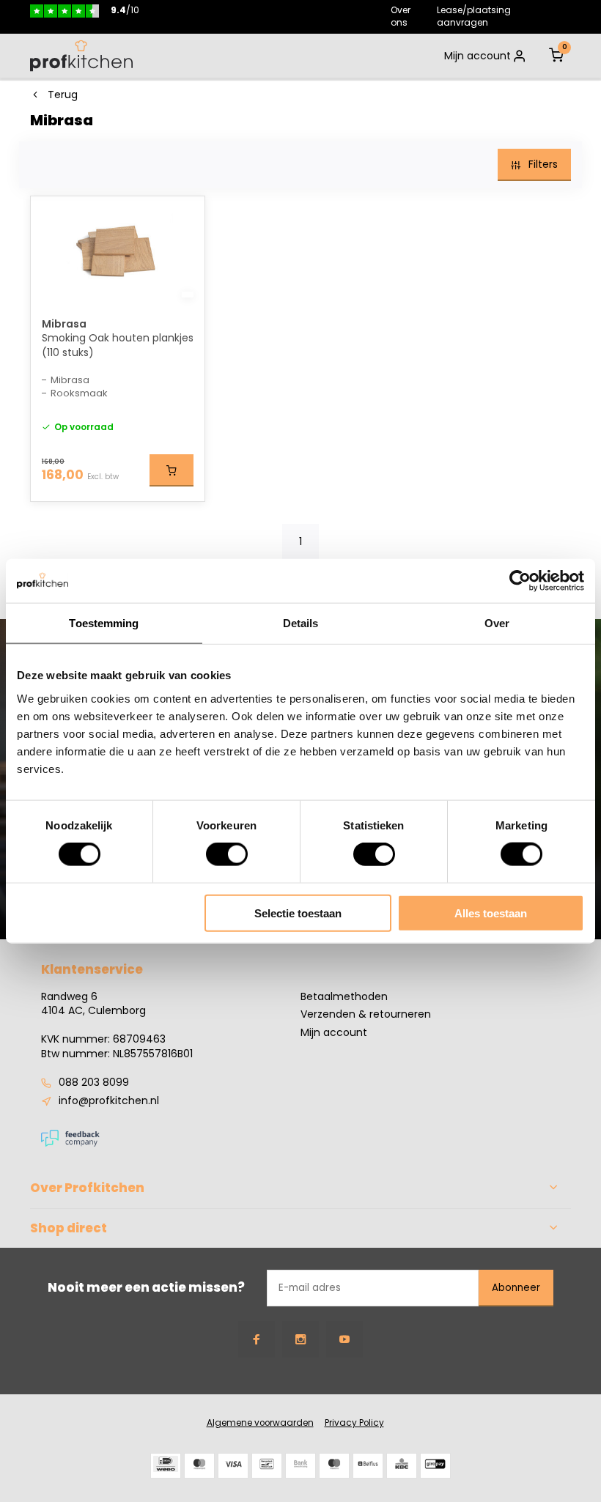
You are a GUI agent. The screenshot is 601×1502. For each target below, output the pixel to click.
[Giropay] (435, 1466)
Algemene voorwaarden (260, 1423)
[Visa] (233, 1466)
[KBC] (401, 1466)
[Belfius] (368, 1466)
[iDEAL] (165, 1466)
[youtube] (344, 1339)
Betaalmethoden (344, 997)
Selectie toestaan (298, 912)
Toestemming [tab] (104, 623)
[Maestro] (334, 1466)
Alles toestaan (490, 912)
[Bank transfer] (300, 1466)
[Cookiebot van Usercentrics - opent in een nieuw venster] (520, 581)
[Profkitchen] (81, 56)
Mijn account (477, 55)
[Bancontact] (266, 1466)
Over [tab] (496, 623)
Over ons (400, 16)
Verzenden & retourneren (365, 1014)
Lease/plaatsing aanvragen (474, 16)
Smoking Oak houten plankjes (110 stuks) (117, 345)
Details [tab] (301, 623)
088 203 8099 (94, 1082)
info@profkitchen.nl (109, 1101)
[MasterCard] (199, 1466)
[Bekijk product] (171, 470)
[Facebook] (256, 1339)
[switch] (227, 854)
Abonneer (516, 1288)
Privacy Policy (354, 1423)
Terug (63, 95)
